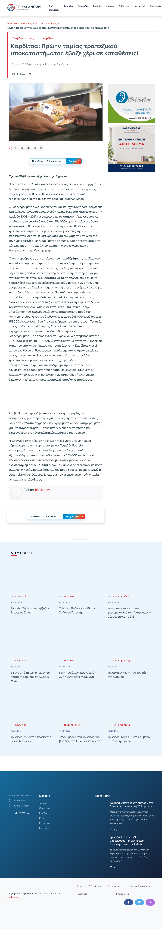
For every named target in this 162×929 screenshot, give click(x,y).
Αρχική (80, 886)
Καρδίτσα (49, 38)
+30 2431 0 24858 (21, 805)
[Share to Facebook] (15, 147)
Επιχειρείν (44, 828)
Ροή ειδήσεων (95, 886)
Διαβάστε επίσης (46, 23)
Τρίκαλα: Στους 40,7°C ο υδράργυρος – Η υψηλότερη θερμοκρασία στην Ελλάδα (127, 840)
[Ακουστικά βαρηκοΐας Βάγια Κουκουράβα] (131, 103)
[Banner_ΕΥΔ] (56, 397)
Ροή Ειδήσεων (54, 8)
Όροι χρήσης (114, 886)
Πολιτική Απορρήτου (139, 886)
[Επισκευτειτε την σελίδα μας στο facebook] (128, 902)
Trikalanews (43, 490)
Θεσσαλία (83, 6)
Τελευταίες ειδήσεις (19, 23)
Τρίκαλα (68, 6)
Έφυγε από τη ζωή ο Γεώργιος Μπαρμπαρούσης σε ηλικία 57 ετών (30, 677)
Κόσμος (110, 6)
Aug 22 (116, 829)
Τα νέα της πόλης (121, 596)
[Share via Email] (34, 147)
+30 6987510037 (20, 800)
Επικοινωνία (122, 893)
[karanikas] (131, 148)
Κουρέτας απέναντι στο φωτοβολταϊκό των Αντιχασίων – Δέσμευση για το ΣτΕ (129, 612)
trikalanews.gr (14, 897)
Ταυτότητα (82, 893)
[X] (139, 902)
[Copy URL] (41, 147)
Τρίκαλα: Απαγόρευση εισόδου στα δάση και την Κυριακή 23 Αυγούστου (132, 804)
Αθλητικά (124, 6)
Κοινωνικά (139, 6)
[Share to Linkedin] (28, 147)
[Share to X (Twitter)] (22, 147)
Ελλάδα (97, 6)
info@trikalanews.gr (22, 795)
